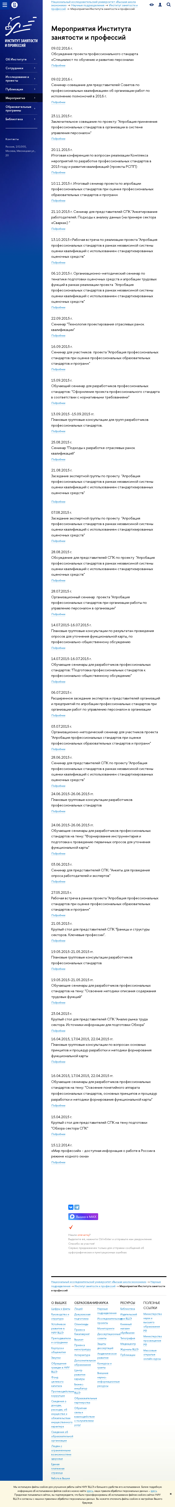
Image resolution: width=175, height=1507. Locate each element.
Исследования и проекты (17, 78)
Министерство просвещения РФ (152, 1340)
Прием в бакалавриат (82, 1332)
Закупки (56, 1357)
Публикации (14, 89)
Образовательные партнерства (85, 1400)
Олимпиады (81, 1324)
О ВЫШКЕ (59, 1303)
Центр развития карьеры (79, 1374)
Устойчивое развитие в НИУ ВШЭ (58, 1328)
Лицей (78, 1309)
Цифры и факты (60, 1309)
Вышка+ (79, 1339)
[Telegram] (76, 1207)
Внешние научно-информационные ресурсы (108, 1379)
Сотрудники (14, 68)
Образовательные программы (18, 108)
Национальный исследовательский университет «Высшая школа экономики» (98, 1282)
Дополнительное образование (85, 1363)
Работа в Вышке (60, 1478)
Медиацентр (128, 1344)
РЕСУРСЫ (127, 1303)
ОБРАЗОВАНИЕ (86, 1303)
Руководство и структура (60, 1316)
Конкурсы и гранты (104, 1365)
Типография (127, 1338)
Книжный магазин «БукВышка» (127, 1328)
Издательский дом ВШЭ (128, 1316)
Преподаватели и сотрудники (61, 1340)
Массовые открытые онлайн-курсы (152, 1355)
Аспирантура (82, 1355)
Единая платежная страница (57, 1468)
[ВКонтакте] (70, 1207)
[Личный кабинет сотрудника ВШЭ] (160, 5)
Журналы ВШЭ (129, 1349)
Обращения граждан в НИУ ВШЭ (60, 1368)
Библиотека (14, 119)
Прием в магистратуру (82, 1347)
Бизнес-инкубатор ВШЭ (80, 1389)
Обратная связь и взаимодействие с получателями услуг (84, 1416)
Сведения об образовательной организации (62, 1436)
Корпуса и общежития (58, 1350)
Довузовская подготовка (82, 1316)
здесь (90, 1491)
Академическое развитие (107, 1356)
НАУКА (102, 1303)
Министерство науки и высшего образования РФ (152, 1322)
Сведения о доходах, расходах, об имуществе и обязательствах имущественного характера (62, 1413)
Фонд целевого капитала (57, 1381)
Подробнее (58, 65)
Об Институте (16, 59)
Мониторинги (105, 1328)
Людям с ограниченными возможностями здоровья (61, 1452)
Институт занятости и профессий (94, 1286)
